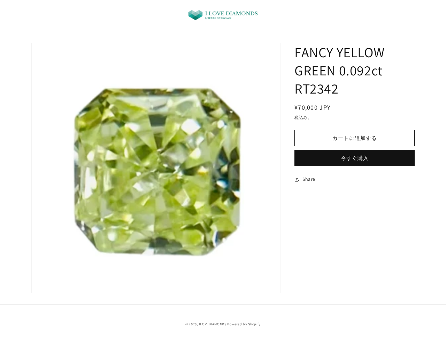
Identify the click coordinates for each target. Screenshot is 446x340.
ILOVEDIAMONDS (212, 324)
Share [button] (308, 179)
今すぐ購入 (355, 158)
